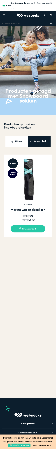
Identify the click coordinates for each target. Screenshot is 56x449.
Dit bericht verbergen (19, 445)
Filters (18, 141)
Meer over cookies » (42, 445)
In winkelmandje (29, 228)
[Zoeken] (51, 22)
